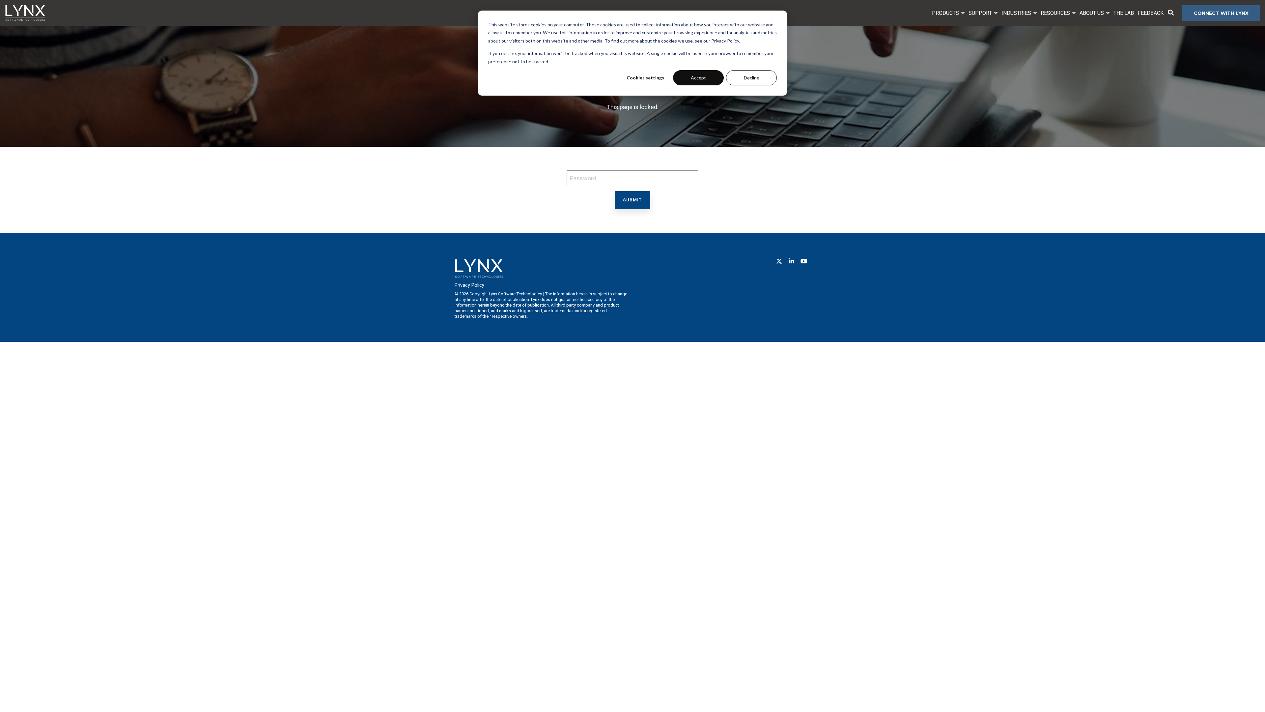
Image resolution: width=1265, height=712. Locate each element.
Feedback (1151, 13)
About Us (1092, 13)
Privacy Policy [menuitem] (469, 285)
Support (981, 13)
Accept (698, 77)
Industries (1016, 13)
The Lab (1123, 13)
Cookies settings (645, 77)
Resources (1056, 13)
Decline (751, 77)
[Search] (1171, 13)
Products (946, 13)
